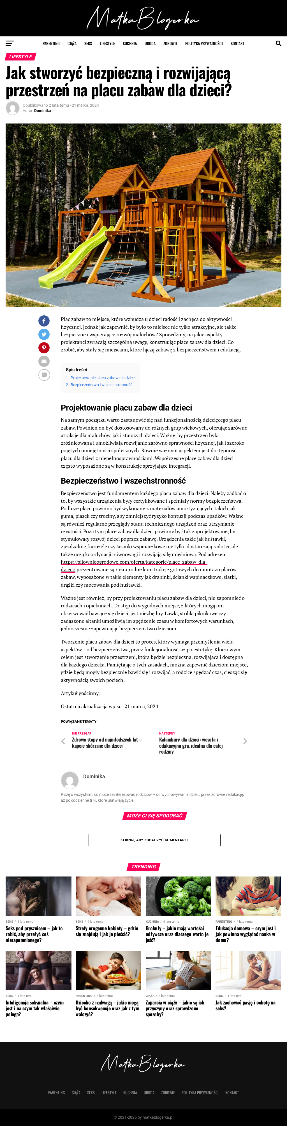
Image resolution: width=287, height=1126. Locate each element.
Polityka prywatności (204, 43)
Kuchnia (130, 43)
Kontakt (237, 43)
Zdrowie (170, 43)
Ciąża (72, 43)
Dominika (42, 110)
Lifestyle (107, 43)
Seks (88, 43)
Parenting (51, 43)
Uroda (150, 43)
